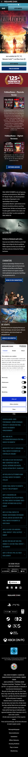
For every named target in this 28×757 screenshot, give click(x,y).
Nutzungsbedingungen (14, 729)
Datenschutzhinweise (14, 733)
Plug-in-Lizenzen (14, 747)
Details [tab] (14, 350)
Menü (3, 8)
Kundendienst (14, 736)
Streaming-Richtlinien (14, 744)
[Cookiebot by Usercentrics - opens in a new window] (19, 346)
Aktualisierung (14, 751)
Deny (14, 409)
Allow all (14, 399)
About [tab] (23, 350)
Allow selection (14, 404)
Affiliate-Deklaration (14, 740)
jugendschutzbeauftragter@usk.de (18, 659)
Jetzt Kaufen (18, 8)
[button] (1, 1)
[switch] (24, 382)
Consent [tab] (5, 350)
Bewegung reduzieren (12, 4)
